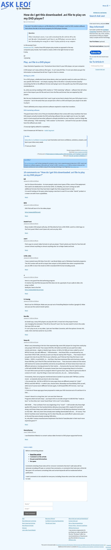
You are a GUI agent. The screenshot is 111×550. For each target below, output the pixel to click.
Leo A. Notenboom (30, 22)
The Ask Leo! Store (50, 523)
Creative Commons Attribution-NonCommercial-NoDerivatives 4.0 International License (80, 545)
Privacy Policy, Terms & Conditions (78, 525)
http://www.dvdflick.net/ (33, 212)
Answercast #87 (29, 47)
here (91, 59)
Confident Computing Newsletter (54, 521)
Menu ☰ (105, 6)
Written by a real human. (100, 13)
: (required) (100, 46)
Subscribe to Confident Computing (36, 140)
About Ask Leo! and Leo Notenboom (78, 518)
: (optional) (97, 41)
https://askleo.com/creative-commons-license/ (91, 547)
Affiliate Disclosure (74, 528)
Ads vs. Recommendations (76, 523)
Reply (26, 197)
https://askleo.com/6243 (80, 152)
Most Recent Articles (27, 525)
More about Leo (74, 167)
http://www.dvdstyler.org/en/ (34, 290)
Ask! (23, 518)
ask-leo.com (84, 150)
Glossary (24, 528)
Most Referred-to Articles (29, 521)
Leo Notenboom (30, 163)
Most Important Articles (28, 523)
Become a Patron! (50, 518)
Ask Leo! (65, 165)
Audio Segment (49, 130)
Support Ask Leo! (100, 69)
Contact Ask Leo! (73, 521)
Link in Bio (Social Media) (29, 530)
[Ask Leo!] (17, 5)
